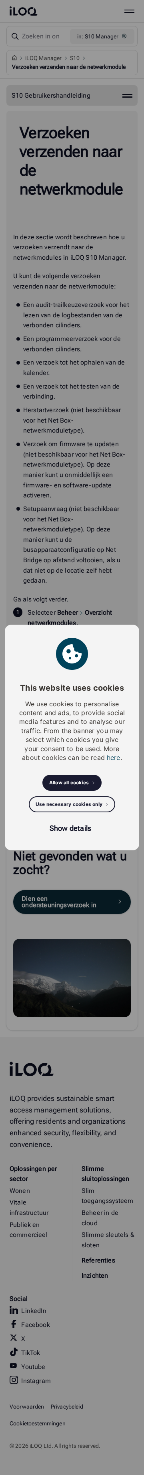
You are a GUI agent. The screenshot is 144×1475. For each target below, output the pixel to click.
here (113, 758)
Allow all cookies (69, 783)
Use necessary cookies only (69, 804)
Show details (70, 828)
